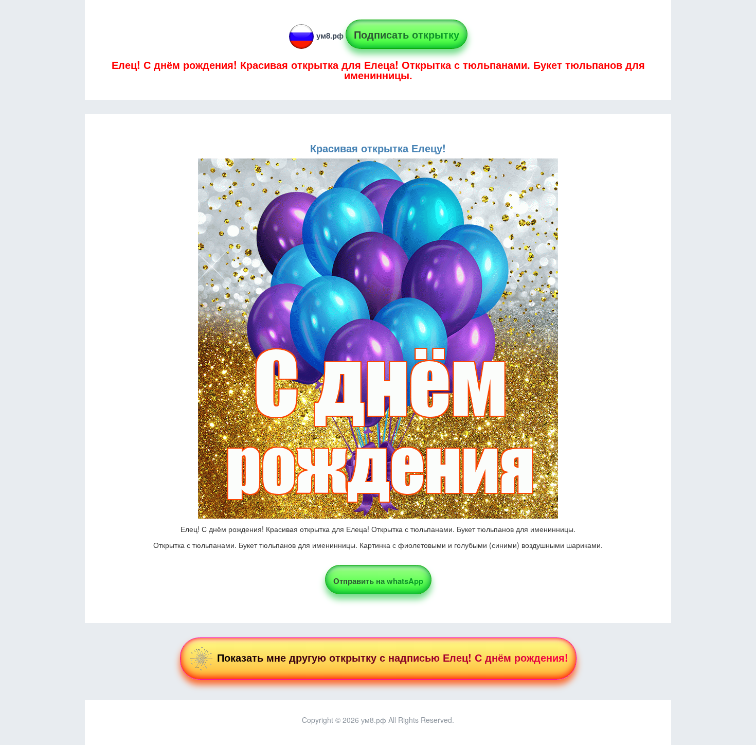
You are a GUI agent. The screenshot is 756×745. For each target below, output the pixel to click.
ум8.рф (330, 35)
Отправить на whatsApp (378, 581)
